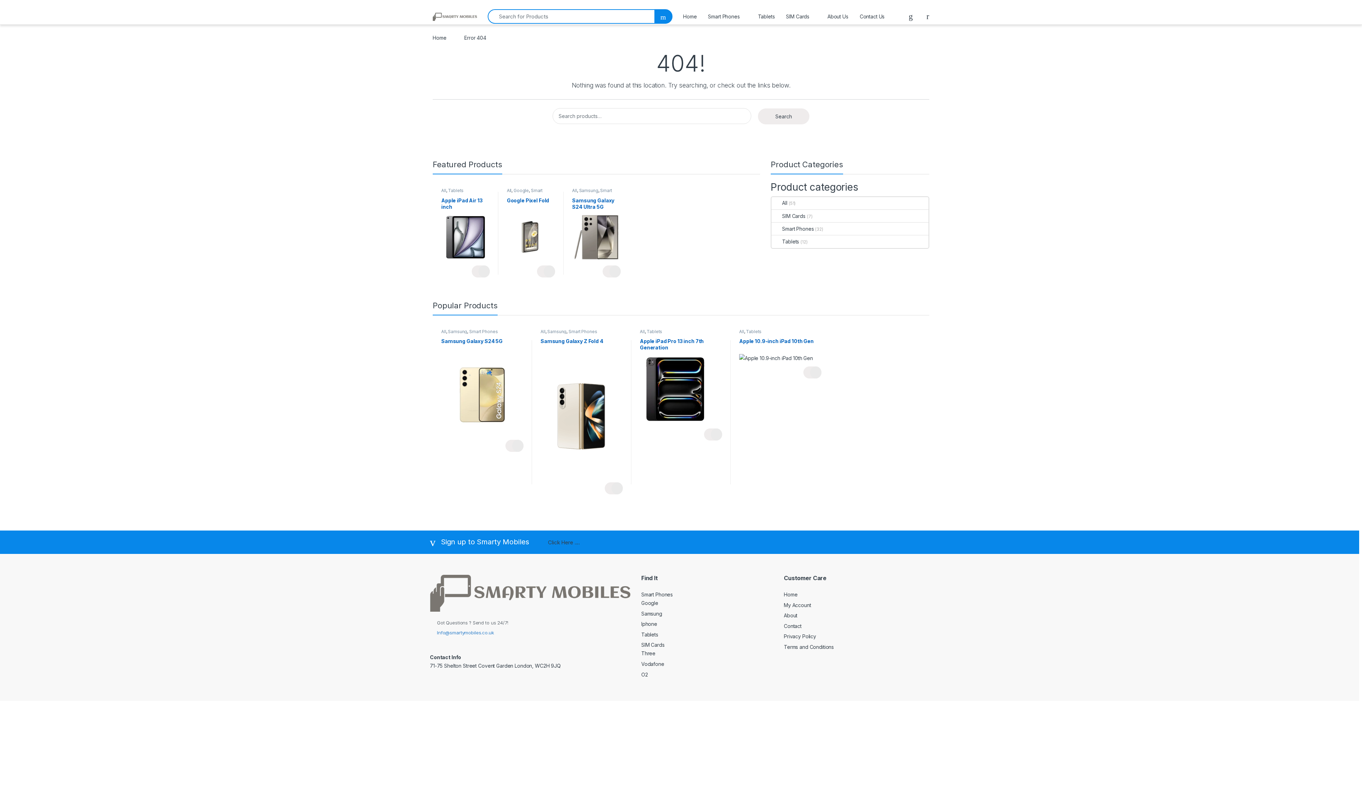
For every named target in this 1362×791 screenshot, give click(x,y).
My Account (797, 605)
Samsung (588, 190)
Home (690, 16)
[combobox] (571, 16)
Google (521, 190)
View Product (481, 271)
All (443, 190)
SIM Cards (797, 16)
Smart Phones (724, 16)
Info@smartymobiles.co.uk (465, 632)
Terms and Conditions (809, 647)
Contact (793, 626)
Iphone (649, 624)
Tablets (766, 16)
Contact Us (872, 16)
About (790, 615)
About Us (837, 16)
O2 (644, 675)
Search (783, 116)
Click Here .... (564, 542)
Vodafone (652, 664)
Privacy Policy (800, 636)
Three (648, 653)
